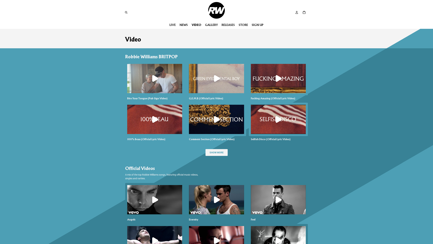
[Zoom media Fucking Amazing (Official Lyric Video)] (278, 78)
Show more (217, 152)
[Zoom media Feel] (278, 199)
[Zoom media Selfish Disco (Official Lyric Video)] (278, 119)
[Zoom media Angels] (154, 199)
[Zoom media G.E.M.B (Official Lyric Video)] (216, 78)
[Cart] (304, 12)
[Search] (126, 12)
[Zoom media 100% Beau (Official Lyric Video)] (154, 119)
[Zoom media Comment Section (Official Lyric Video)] (216, 119)
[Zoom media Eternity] (216, 199)
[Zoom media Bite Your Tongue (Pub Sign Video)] (154, 78)
